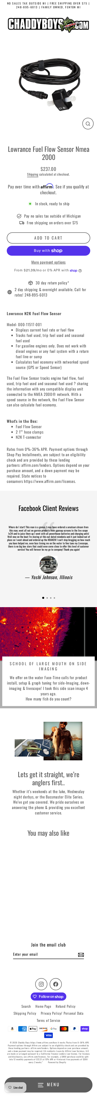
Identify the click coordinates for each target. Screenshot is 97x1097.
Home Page (43, 1006)
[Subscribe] (80, 954)
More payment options (48, 262)
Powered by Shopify (57, 1062)
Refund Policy (66, 1006)
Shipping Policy (25, 1013)
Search (26, 1006)
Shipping (32, 174)
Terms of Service (48, 1020)
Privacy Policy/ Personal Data (62, 1013)
